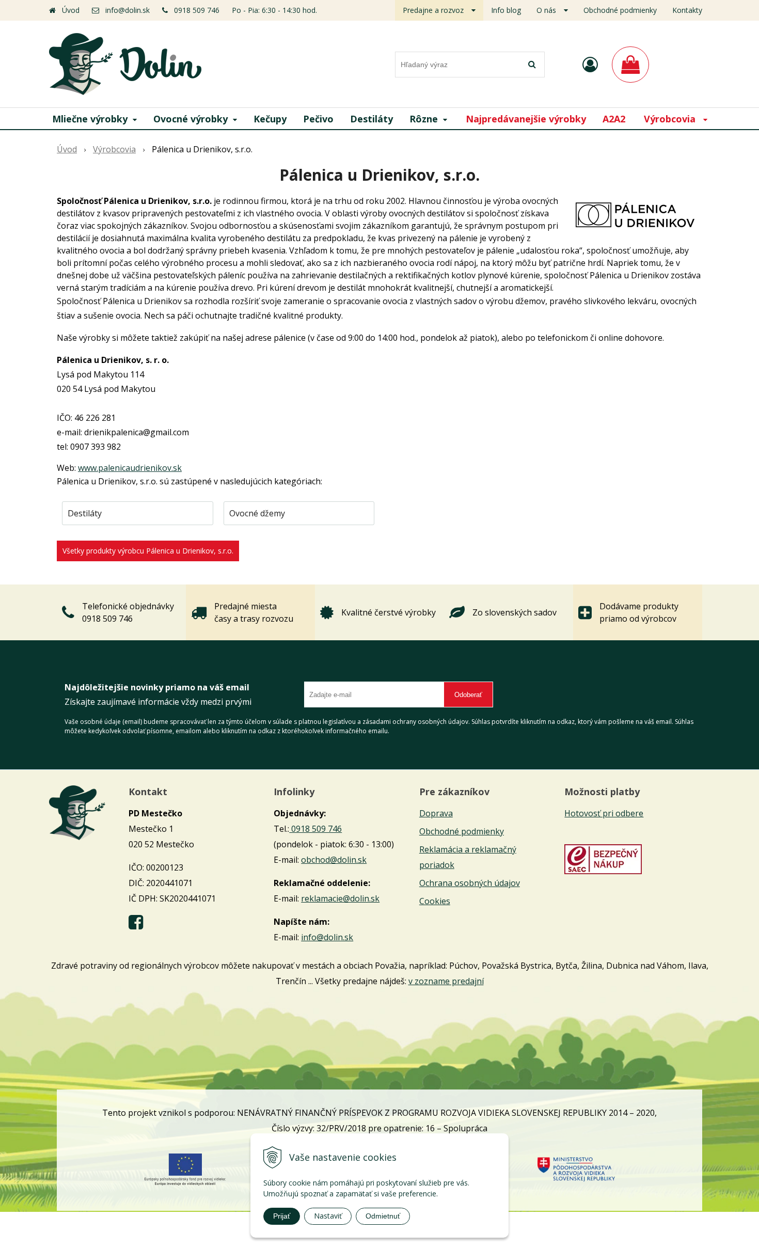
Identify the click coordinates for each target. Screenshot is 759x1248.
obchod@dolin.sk (334, 859)
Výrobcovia (114, 149)
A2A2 (614, 119)
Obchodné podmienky (620, 10)
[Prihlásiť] (590, 64)
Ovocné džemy (257, 513)
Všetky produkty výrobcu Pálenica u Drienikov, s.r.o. (147, 551)
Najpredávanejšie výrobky (526, 119)
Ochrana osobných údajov (469, 883)
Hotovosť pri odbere (603, 813)
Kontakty (687, 10)
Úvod (71, 10)
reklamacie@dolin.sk (340, 898)
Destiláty (85, 513)
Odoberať (468, 695)
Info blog (506, 10)
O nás (546, 10)
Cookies (434, 901)
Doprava (436, 813)
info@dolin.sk (127, 10)
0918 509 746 (196, 10)
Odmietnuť (383, 1216)
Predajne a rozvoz (433, 10)
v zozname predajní (446, 981)
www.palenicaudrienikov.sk (130, 467)
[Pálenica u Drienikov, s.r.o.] (635, 213)
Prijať (281, 1216)
